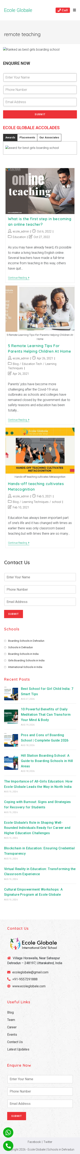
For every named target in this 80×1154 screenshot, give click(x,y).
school (56, 502)
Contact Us (15, 1042)
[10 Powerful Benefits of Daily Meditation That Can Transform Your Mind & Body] (11, 716)
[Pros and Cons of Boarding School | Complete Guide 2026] (11, 740)
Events (12, 1035)
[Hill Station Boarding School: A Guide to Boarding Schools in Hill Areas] (11, 763)
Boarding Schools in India (23, 653)
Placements (27, 137)
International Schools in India (25, 667)
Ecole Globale (18, 10)
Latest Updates (18, 1049)
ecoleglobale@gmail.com (29, 972)
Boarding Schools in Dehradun (26, 640)
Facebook (34, 1142)
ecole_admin (21, 231)
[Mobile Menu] (73, 10)
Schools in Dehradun (20, 647)
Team (11, 1020)
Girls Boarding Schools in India (26, 660)
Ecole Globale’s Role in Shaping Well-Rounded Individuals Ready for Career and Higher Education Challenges (37, 828)
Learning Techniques (35, 502)
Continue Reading (18, 278)
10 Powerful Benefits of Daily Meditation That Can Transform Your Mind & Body (46, 714)
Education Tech (32, 364)
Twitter (47, 1142)
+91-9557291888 (25, 979)
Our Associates (49, 137)
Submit (40, 114)
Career (12, 1027)
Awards (10, 137)
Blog (16, 364)
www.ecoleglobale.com (29, 986)
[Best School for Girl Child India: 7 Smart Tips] (11, 693)
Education (19, 237)
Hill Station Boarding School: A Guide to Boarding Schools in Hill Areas (47, 761)
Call (64, 10)
